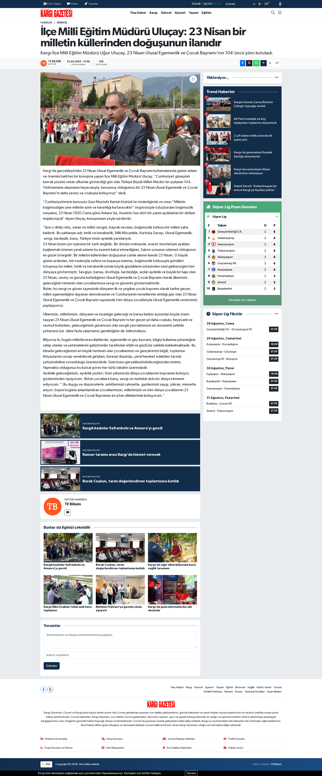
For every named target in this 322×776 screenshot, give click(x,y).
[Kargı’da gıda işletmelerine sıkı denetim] (172, 589)
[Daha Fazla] (264, 63)
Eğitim (206, 12)
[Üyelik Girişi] (279, 4)
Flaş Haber (138, 12)
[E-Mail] (68, 513)
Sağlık (251, 687)
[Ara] (273, 12)
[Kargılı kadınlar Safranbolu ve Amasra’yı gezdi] (68, 547)
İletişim (229, 691)
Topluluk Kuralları (255, 691)
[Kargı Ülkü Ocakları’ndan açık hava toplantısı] (68, 589)
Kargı (153, 12)
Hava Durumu (115, 738)
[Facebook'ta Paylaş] (242, 63)
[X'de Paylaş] (249, 63)
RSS (47, 764)
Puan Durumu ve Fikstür (59, 747)
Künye (238, 691)
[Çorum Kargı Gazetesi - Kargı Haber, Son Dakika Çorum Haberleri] (56, 13)
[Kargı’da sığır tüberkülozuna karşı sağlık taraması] (172, 547)
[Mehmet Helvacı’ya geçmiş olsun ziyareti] (120, 589)
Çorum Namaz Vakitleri (181, 738)
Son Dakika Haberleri (179, 747)
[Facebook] (43, 689)
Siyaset (180, 12)
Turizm (278, 687)
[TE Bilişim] (52, 506)
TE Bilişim (73, 504)
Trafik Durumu (236, 738)
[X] (50, 689)
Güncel (166, 12)
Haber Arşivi (235, 747)
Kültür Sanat (264, 687)
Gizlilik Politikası (212, 691)
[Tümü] (276, 77)
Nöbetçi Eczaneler (56, 738)
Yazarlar (93, 3)
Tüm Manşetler (115, 747)
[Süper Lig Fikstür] (276, 314)
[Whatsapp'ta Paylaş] (256, 63)
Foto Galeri (54, 3)
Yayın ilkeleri (274, 691)
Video (74, 3)
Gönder (51, 666)
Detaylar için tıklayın (242, 300)
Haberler (46, 22)
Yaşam (193, 12)
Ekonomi (240, 687)
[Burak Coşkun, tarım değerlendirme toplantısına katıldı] (120, 547)
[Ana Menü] (280, 12)
